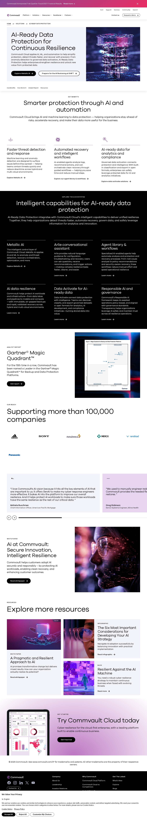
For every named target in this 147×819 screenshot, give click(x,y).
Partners (68, 15)
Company (56, 777)
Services (117, 10)
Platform (26, 15)
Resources (46, 15)
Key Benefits (11, 88)
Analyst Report (33, 88)
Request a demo (130, 15)
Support (108, 10)
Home (9, 23)
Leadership (57, 784)
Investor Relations (59, 788)
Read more (68, 4)
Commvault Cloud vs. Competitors (91, 785)
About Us (56, 780)
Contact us (115, 15)
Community (126, 10)
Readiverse (57, 15)
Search (135, 10)
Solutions (35, 15)
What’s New (117, 780)
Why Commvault (89, 777)
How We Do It (21, 88)
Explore (116, 784)
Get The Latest (119, 777)
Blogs (115, 788)
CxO (101, 10)
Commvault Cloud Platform (93, 780)
